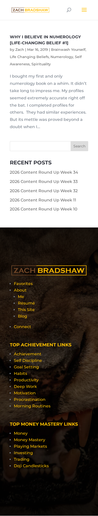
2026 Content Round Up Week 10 (43, 209)
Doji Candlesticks (31, 465)
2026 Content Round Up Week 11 (43, 200)
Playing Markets (30, 446)
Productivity (26, 380)
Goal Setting (26, 367)
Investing (23, 452)
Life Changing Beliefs (29, 57)
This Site (26, 309)
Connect (22, 326)
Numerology (62, 57)
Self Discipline (28, 360)
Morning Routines (32, 406)
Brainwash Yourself (68, 49)
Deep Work (25, 386)
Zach (19, 49)
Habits (20, 373)
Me (21, 296)
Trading (21, 459)
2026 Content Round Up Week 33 (44, 181)
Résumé (26, 303)
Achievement (27, 354)
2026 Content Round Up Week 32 (44, 190)
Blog (22, 316)
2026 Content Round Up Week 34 (44, 172)
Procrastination (29, 399)
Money (21, 433)
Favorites (23, 283)
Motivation (25, 393)
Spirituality (41, 64)
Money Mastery (29, 439)
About (20, 290)
